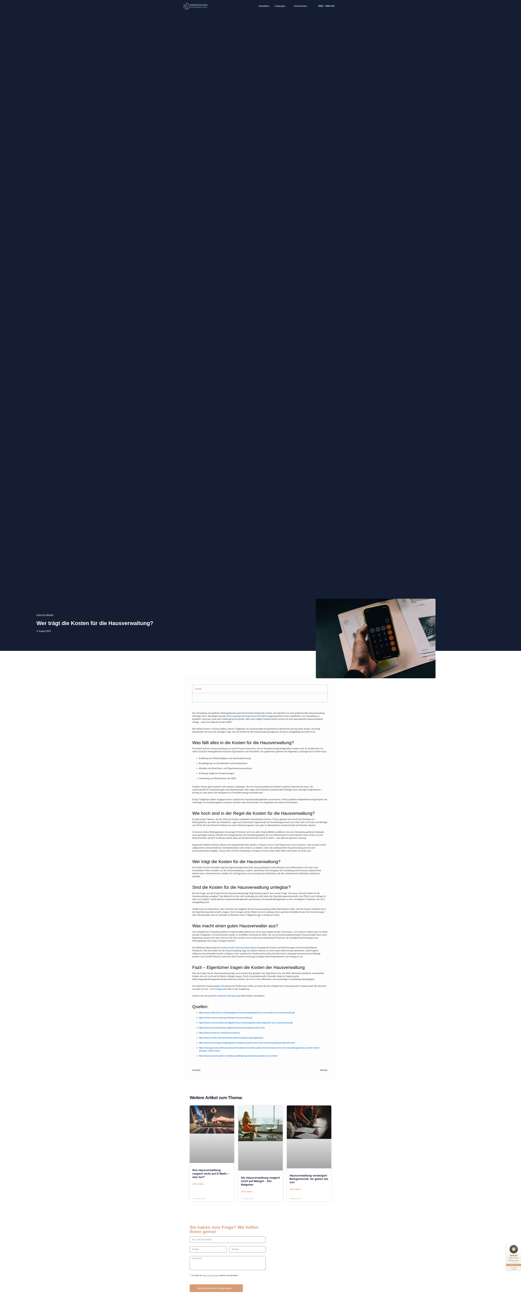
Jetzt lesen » (198, 1184)
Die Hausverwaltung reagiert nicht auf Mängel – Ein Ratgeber (260, 1181)
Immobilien (264, 6)
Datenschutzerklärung (210, 1275)
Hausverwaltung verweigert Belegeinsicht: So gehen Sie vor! (309, 1179)
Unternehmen (300, 6)
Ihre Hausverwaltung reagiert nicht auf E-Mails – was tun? (210, 1173)
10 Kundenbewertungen (513, 1265)
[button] (324, 689)
